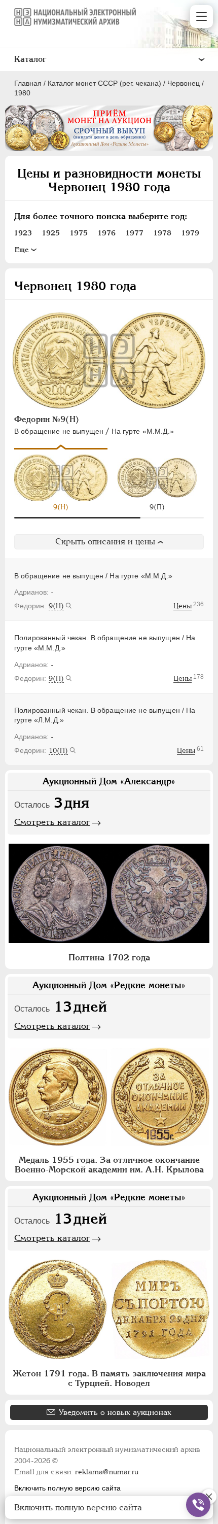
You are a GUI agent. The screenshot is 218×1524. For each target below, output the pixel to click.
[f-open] (198, 1505)
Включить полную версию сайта (67, 1488)
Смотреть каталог (52, 822)
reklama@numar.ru (106, 1472)
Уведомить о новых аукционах (115, 1412)
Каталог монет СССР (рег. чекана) (104, 83)
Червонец (183, 83)
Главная (28, 83)
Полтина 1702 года (109, 957)
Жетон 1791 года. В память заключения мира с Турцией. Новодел (109, 1378)
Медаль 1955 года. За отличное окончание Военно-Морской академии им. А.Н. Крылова (109, 1164)
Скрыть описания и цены (105, 541)
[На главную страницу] (75, 16)
